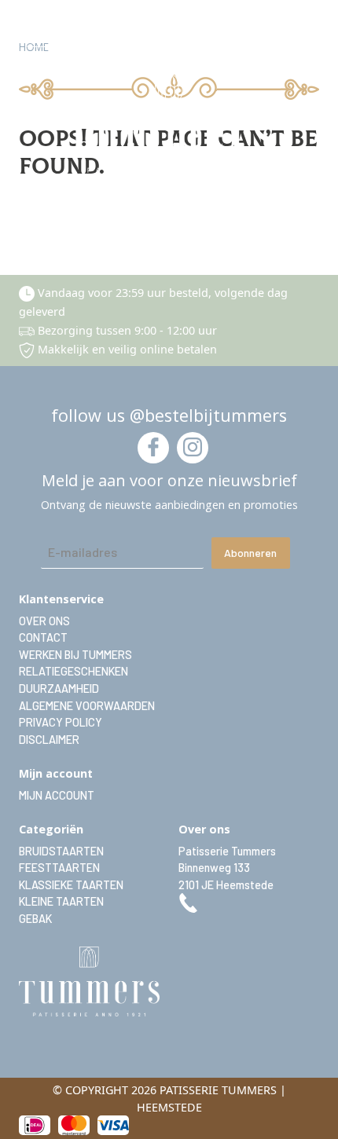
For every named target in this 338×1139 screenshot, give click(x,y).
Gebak (35, 918)
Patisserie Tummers (227, 851)
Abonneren (250, 552)
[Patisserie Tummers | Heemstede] (169, 124)
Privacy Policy (60, 722)
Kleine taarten (61, 901)
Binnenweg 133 (214, 867)
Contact (43, 637)
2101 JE (226, 885)
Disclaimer (49, 739)
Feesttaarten (59, 867)
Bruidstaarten (61, 851)
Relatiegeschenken (73, 671)
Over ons (44, 621)
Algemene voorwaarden (87, 705)
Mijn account (56, 795)
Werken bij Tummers (75, 654)
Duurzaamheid (59, 688)
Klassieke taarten (71, 885)
